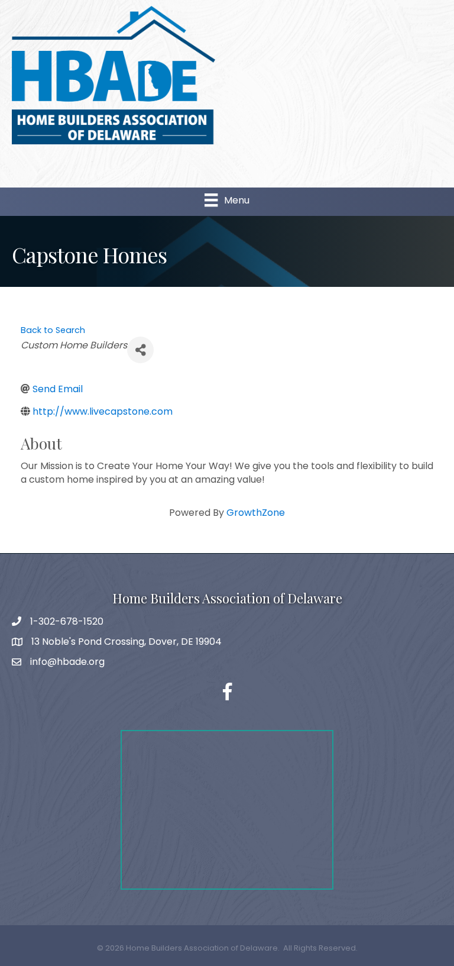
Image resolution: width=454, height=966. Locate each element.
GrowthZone (255, 512)
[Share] (140, 350)
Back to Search (53, 330)
